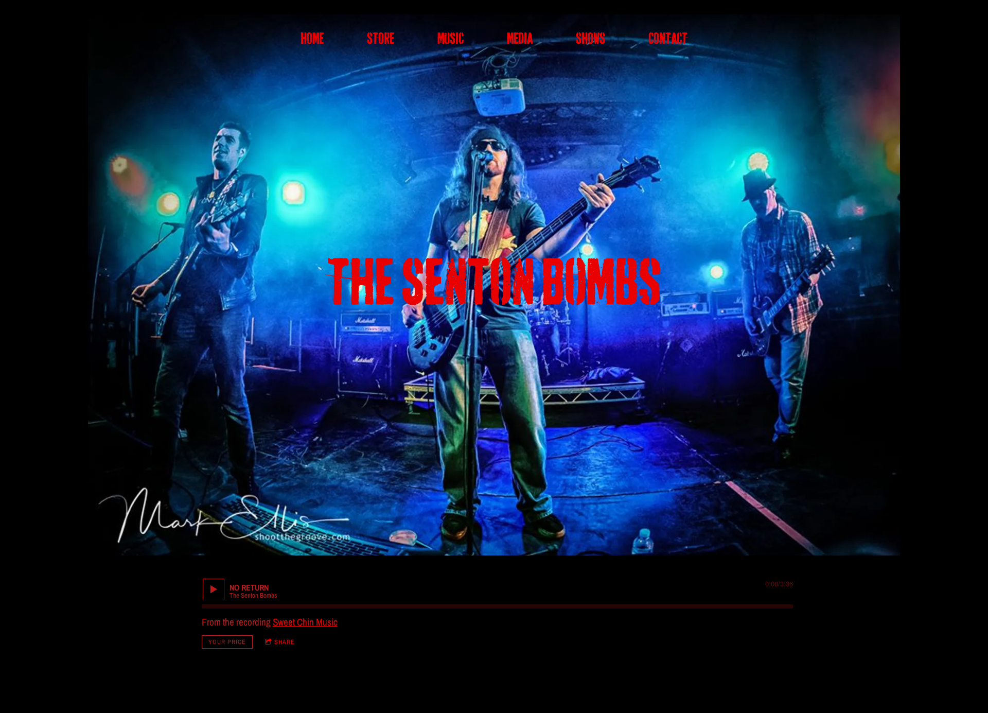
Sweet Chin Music (305, 622)
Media (520, 38)
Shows (590, 38)
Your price (227, 642)
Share (284, 642)
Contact (667, 38)
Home (312, 38)
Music (450, 38)
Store (380, 38)
